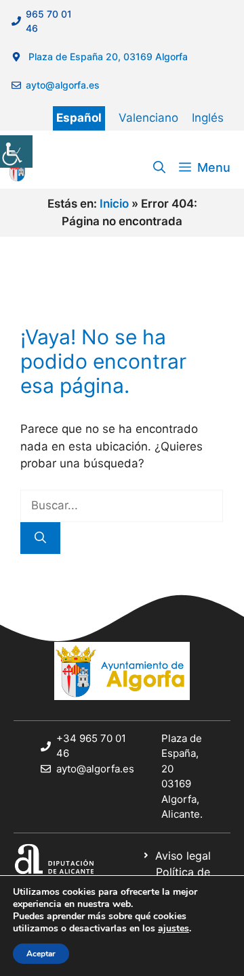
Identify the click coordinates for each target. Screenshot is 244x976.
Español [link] (79, 117)
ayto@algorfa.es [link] (65, 85)
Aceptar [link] (41, 953)
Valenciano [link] (148, 117)
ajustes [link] (173, 929)
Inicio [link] (114, 203)
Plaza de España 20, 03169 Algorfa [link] (107, 56)
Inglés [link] (208, 117)
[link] (16, 151)
